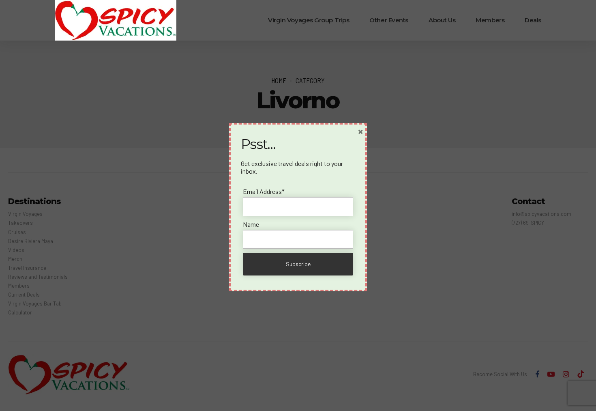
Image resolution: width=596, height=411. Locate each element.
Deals (533, 20)
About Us (442, 20)
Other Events (388, 20)
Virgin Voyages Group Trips (308, 20)
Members (490, 20)
